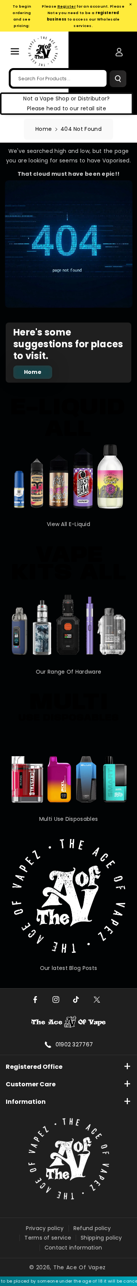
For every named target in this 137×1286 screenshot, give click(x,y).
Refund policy (92, 1228)
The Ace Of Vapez (79, 1267)
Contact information (73, 1247)
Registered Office (34, 1066)
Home (43, 129)
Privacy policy (45, 1228)
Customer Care (31, 1084)
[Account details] (119, 52)
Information (26, 1101)
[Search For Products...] (118, 78)
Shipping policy (101, 1237)
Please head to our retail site (66, 108)
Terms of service (47, 1237)
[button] (14, 51)
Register (66, 6)
